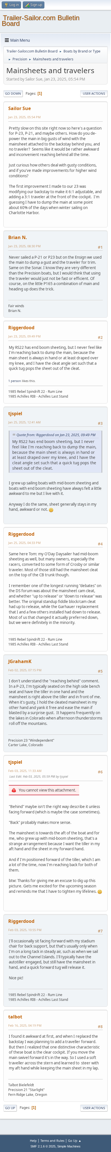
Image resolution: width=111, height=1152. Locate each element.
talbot (15, 1017)
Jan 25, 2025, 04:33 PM (24, 543)
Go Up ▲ (74, 1140)
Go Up (10, 1108)
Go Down (13, 93)
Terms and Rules (52, 1140)
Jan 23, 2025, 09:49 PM (24, 336)
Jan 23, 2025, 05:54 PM (24, 117)
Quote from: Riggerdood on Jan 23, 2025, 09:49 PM (56, 434)
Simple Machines (69, 1146)
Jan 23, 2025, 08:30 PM (24, 246)
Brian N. (17, 237)
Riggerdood (21, 327)
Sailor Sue (19, 108)
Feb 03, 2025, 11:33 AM (25, 771)
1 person (14, 381)
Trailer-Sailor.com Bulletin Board (40, 20)
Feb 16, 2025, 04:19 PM (25, 1025)
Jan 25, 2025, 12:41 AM (24, 422)
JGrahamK (20, 661)
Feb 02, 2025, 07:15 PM (25, 670)
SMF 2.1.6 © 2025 (43, 1146)
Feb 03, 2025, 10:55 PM (25, 930)
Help (33, 1140)
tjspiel (15, 413)
